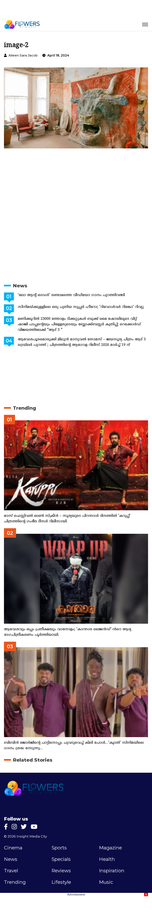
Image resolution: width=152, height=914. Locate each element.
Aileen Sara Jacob (23, 55)
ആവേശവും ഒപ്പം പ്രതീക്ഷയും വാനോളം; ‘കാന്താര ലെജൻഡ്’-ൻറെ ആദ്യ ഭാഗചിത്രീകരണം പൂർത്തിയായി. (67, 632)
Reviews (61, 870)
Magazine (110, 848)
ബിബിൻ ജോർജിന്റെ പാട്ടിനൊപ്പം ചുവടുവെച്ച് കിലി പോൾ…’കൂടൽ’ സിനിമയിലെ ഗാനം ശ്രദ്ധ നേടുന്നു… (74, 745)
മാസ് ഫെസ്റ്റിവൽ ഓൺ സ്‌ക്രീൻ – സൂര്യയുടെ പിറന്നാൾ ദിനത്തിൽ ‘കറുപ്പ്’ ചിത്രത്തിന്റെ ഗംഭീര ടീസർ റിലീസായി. (67, 519)
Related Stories (32, 760)
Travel (11, 870)
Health (107, 859)
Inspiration (111, 870)
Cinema (13, 848)
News (20, 286)
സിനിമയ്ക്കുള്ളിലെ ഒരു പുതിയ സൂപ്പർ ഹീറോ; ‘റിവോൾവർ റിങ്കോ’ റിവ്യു (81, 307)
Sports (59, 848)
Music (106, 882)
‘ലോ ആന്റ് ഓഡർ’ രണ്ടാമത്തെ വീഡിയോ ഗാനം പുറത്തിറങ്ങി (71, 295)
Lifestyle (61, 882)
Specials (61, 859)
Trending (24, 408)
